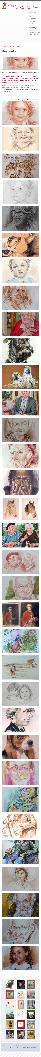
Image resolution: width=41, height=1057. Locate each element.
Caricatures (5, 91)
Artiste (32, 11)
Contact (32, 17)
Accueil (4, 46)
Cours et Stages (34, 33)
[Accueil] (20, 5)
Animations (33, 28)
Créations (32, 22)
